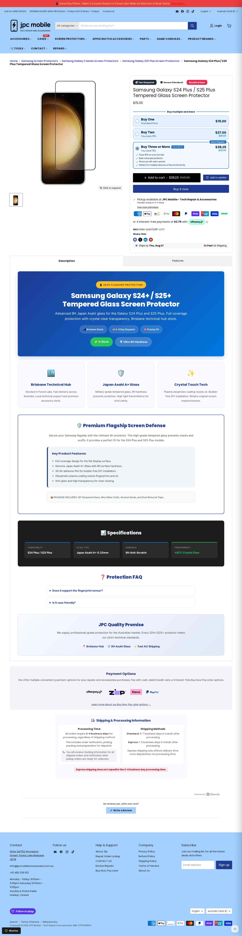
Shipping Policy (148, 861)
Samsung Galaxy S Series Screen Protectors (90, 61)
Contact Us (108, 11)
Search (14, 921)
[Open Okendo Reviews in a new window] (207, 794)
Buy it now (181, 189)
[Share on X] (140, 240)
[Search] (192, 26)
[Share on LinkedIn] (146, 240)
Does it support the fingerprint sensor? (77, 590)
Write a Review (124, 811)
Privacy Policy (147, 851)
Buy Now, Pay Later (107, 870)
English (204, 11)
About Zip (102, 851)
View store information (147, 207)
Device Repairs (105, 866)
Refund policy (50, 921)
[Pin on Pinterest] (151, 240)
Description (67, 261)
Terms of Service (149, 866)
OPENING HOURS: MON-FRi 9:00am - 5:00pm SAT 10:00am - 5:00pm (64, 11)
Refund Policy (147, 856)
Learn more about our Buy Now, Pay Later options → (121, 704)
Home (14, 61)
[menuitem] (21, 38)
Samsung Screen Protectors (39, 61)
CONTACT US (104, 861)
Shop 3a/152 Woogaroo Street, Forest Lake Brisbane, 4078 (27, 855)
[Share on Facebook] (135, 240)
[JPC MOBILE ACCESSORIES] (30, 25)
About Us (144, 870)
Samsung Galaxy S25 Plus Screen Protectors (151, 61)
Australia (226, 11)
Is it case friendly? (64, 602)
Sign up (224, 865)
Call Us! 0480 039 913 (15, 11)
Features (178, 261)
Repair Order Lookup (108, 856)
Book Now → (172, 3)
